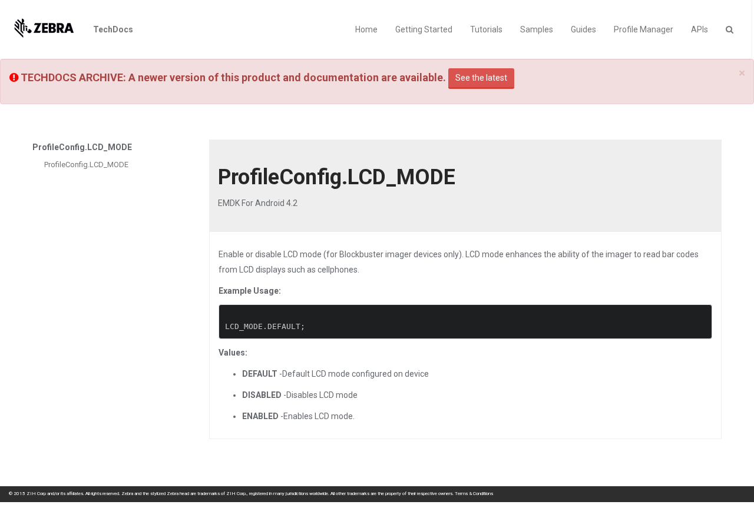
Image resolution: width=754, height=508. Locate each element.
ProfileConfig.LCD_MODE (86, 164)
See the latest (481, 77)
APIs (699, 29)
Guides (583, 29)
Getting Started (423, 29)
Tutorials (486, 29)
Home (366, 29)
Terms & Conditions (474, 493)
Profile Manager (643, 29)
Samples (536, 29)
